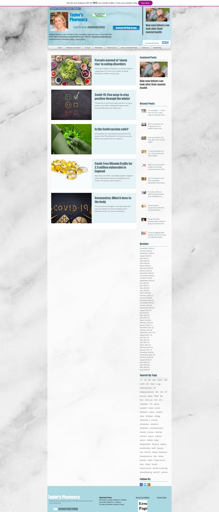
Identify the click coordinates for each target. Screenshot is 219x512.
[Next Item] (166, 15)
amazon (154, 420)
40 (145, 380)
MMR (156, 396)
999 (149, 380)
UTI (151, 404)
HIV (161, 392)
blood (154, 452)
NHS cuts (149, 400)
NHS (141, 400)
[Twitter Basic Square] (145, 484)
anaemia (154, 424)
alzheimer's (145, 420)
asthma (158, 436)
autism (143, 440)
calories (164, 472)
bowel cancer (159, 460)
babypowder (145, 444)
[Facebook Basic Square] (141, 484)
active (157, 408)
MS (161, 396)
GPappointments (147, 392)
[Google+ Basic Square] (148, 484)
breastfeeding (146, 472)
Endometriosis (146, 388)
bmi (155, 456)
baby (156, 440)
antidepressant (156, 428)
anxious (150, 432)
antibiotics (144, 428)
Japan (150, 396)
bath (154, 448)
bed (141, 452)
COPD (142, 384)
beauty (160, 448)
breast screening (160, 468)
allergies (149, 416)
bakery (163, 444)
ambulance (144, 424)
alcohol (159, 412)
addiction (144, 412)
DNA (152, 384)
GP (154, 388)
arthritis (143, 436)
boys (142, 464)
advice (152, 412)
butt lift (156, 472)
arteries (159, 432)
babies (150, 440)
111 (141, 380)
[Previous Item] (150, 15)
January (143, 396)
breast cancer (145, 468)
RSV (155, 400)
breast (154, 464)
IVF (166, 392)
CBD (165, 380)
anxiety (143, 432)
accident (143, 408)
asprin (151, 436)
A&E (154, 380)
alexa (142, 416)
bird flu (148, 452)
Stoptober (144, 404)
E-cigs (158, 384)
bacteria (155, 444)
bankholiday (145, 448)
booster (143, 460)
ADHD (159, 380)
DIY (147, 384)
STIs (160, 400)
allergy (157, 416)
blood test (163, 452)
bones (161, 456)
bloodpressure (146, 456)
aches (151, 408)
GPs (157, 392)
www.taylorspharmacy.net (101, 36)
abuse (156, 404)
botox (150, 460)
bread (147, 464)
